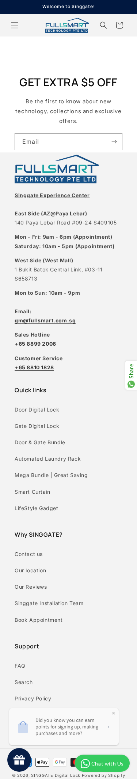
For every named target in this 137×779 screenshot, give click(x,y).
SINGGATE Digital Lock (55, 775)
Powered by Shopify (103, 775)
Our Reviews (31, 587)
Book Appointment (39, 620)
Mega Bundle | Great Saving (51, 475)
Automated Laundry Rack (48, 459)
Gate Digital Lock (37, 426)
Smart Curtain (32, 492)
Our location (30, 570)
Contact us (29, 554)
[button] (15, 25)
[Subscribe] (114, 141)
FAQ (20, 666)
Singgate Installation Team (49, 603)
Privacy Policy (33, 698)
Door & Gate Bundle (40, 442)
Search (24, 682)
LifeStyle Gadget (36, 508)
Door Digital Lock (37, 409)
